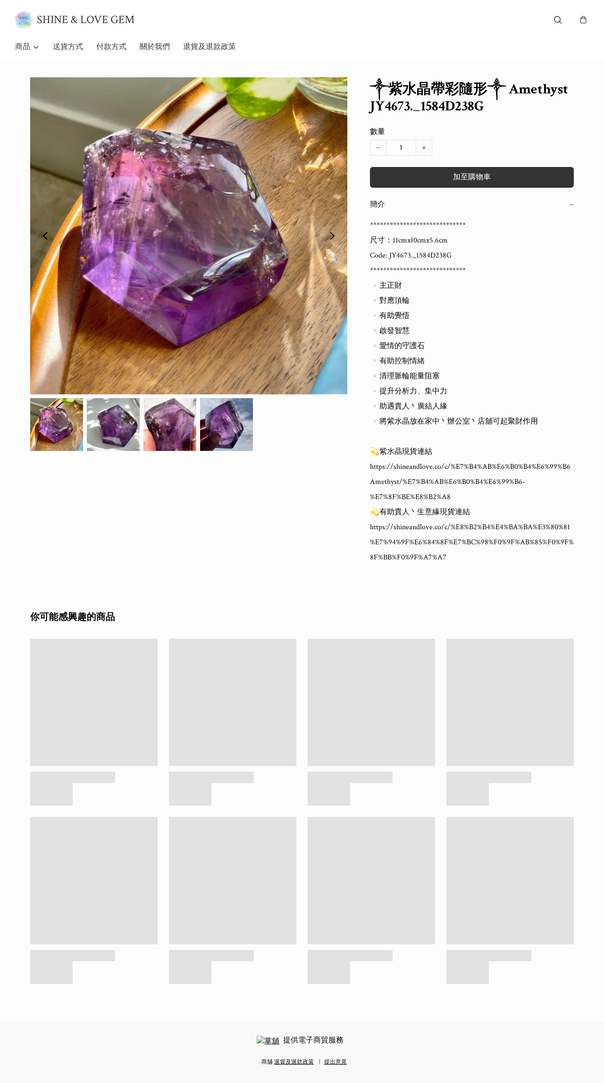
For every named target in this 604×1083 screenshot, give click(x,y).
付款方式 (111, 47)
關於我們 (155, 47)
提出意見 (335, 1062)
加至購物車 (472, 177)
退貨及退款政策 (209, 47)
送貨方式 (68, 47)
